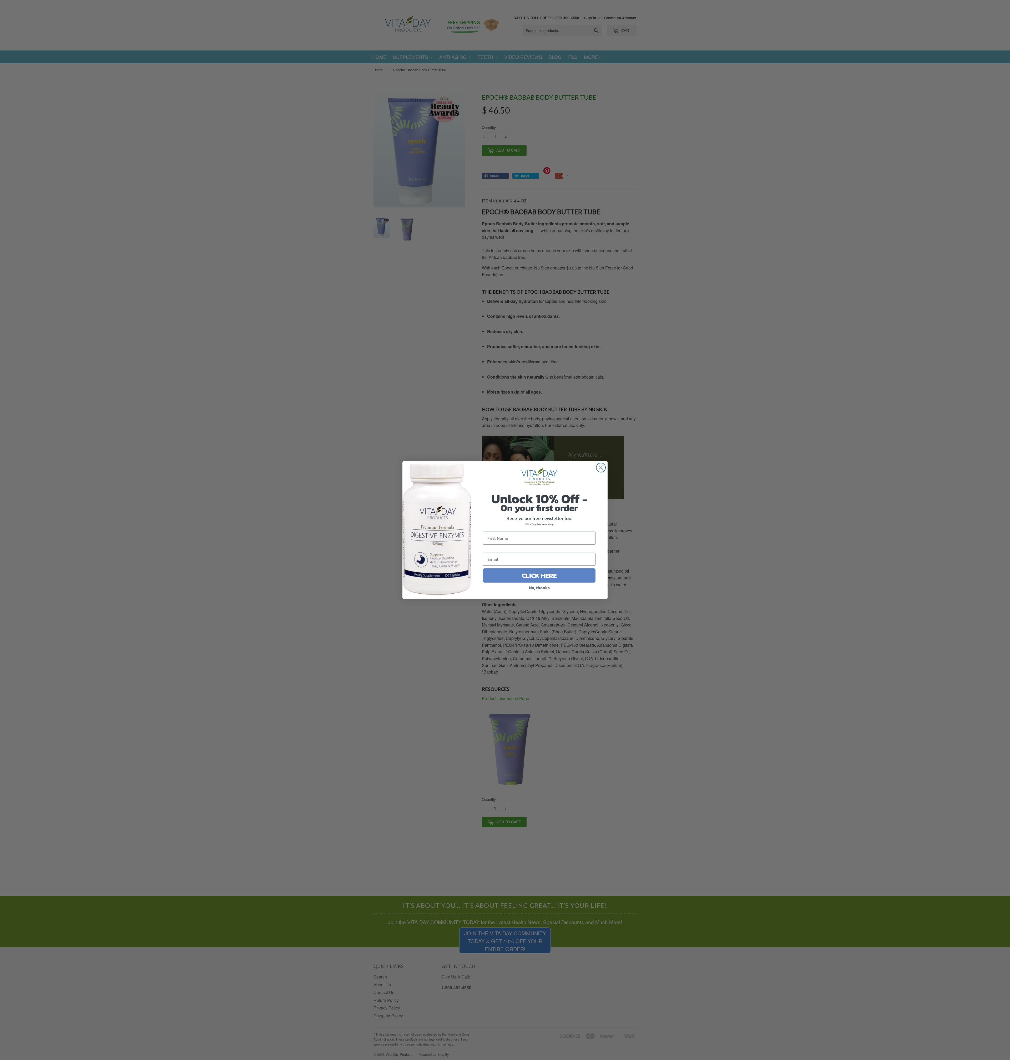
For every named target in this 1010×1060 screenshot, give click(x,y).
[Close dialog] (600, 467)
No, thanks (539, 587)
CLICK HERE (539, 575)
